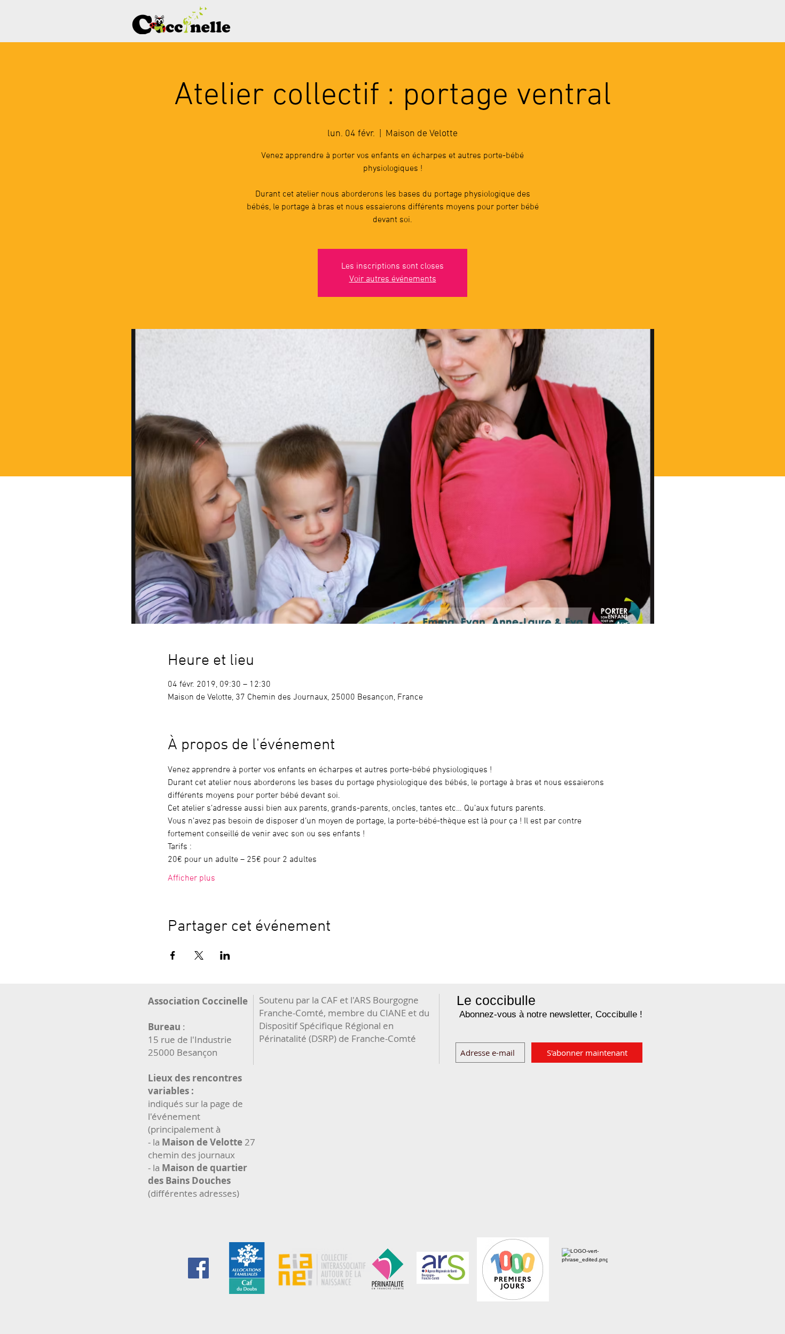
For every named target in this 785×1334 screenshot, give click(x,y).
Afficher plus (191, 878)
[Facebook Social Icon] (198, 1268)
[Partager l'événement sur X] (199, 955)
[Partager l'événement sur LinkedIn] (225, 955)
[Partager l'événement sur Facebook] (173, 955)
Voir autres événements (392, 279)
